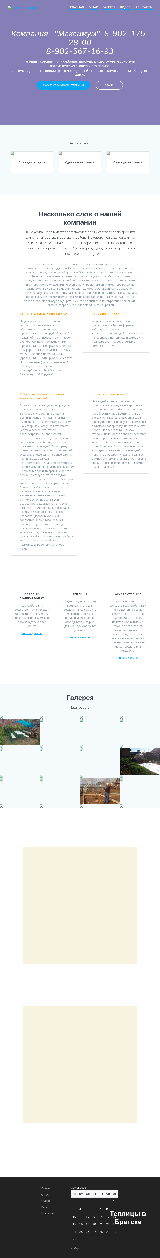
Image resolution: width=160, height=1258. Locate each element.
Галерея (109, 7)
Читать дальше (31, 633)
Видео (125, 7)
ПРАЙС (109, 85)
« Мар (75, 1248)
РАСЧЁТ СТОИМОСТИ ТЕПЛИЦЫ (63, 85)
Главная (77, 7)
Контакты (144, 7)
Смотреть (32, 154)
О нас (93, 7)
